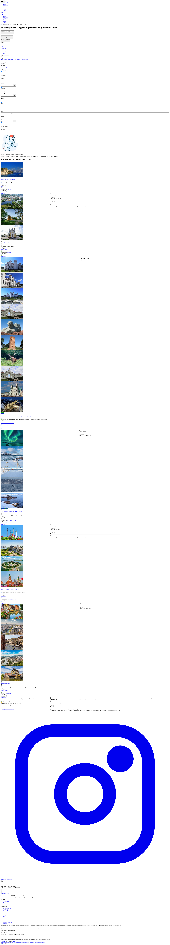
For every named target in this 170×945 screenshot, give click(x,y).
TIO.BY (3, 941)
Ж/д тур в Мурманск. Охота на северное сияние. (11, 511)
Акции (4, 9)
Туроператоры (6, 902)
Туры (4, 4)
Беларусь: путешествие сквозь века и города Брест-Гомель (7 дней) (16, 416)
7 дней (2, 111)
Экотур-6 (9, 189)
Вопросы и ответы (7, 922)
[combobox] (7, 31)
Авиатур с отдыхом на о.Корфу (8, 179)
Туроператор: (4, 129)
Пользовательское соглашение (22, 942)
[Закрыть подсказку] (1, 880)
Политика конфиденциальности (8, 942)
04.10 (4, 596)
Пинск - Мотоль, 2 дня (6, 242)
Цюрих (2, 106)
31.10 (7, 690)
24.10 (7, 249)
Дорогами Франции (5, 683)
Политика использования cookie (37, 942)
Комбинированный (5, 124)
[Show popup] (7, 32)
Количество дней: (5, 108)
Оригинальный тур (11, 520)
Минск (2, 80)
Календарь (5, 6)
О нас (4, 915)
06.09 (2, 596)
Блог (4, 7)
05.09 (2, 690)
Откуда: (2, 78)
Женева (2, 98)
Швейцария (3, 90)
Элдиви (2, 131)
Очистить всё (4, 67)
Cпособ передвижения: (6, 114)
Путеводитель (6, 901)
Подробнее (3, 193)
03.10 (4, 690)
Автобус (2, 116)
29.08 (2, 423)
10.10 (10, 423)
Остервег (9, 425)
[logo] (9, 2)
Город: (2, 93)
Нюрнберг (3, 103)
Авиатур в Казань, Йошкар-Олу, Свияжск (10, 589)
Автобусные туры (7, 908)
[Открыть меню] (3, 2)
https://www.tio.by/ (48, 927)
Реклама (5, 923)
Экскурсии (5, 5)
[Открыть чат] (1, 890)
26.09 (4, 249)
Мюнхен (2, 101)
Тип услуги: (3, 70)
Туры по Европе (4, 126)
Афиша (4, 10)
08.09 (2, 186)
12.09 (2, 249)
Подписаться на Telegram (8, 709)
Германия (3, 88)
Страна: (2, 83)
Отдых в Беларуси (7, 910)
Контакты (5, 917)
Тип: (2, 119)
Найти (2, 42)
